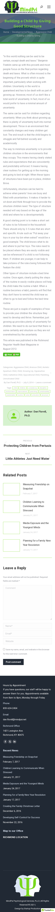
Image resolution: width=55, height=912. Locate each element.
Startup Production (32, 908)
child (15, 388)
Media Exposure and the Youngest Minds (36, 525)
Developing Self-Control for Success (21, 817)
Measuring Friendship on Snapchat (36, 486)
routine (20, 395)
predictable (11, 395)
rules (27, 395)
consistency (32, 388)
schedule (35, 395)
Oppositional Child (31, 375)
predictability (44, 391)
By (12, 382)
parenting (33, 391)
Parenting (44, 375)
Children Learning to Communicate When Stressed (33, 506)
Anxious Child (35, 367)
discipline (43, 388)
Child (19, 371)
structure (45, 395)
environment (10, 391)
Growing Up (28, 371)
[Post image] (11, 489)
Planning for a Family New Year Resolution (37, 542)
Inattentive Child (15, 375)
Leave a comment (43, 382)
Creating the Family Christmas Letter (21, 806)
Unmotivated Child (11, 379)
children (23, 388)
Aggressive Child (21, 367)
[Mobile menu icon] (49, 7)
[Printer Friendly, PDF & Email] (11, 355)
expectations (22, 391)
